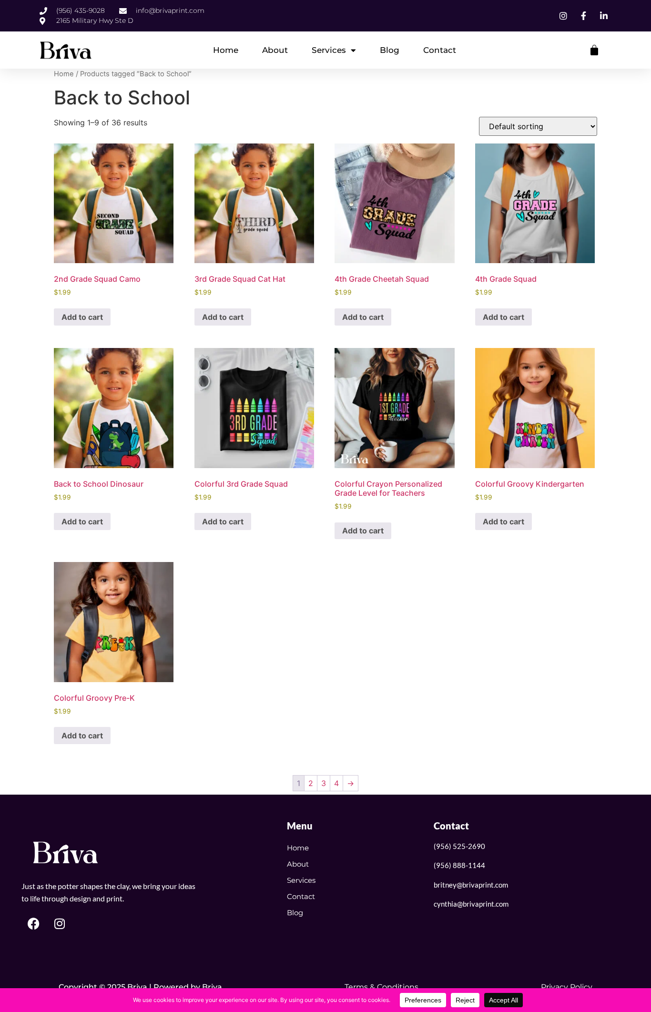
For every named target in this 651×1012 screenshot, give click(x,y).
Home (225, 50)
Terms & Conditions (381, 987)
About (275, 50)
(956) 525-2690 (459, 846)
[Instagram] (59, 924)
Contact (439, 50)
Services (329, 50)
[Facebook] (33, 924)
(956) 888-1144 (459, 865)
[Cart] (594, 50)
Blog (389, 50)
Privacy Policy (566, 987)
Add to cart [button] (82, 317)
